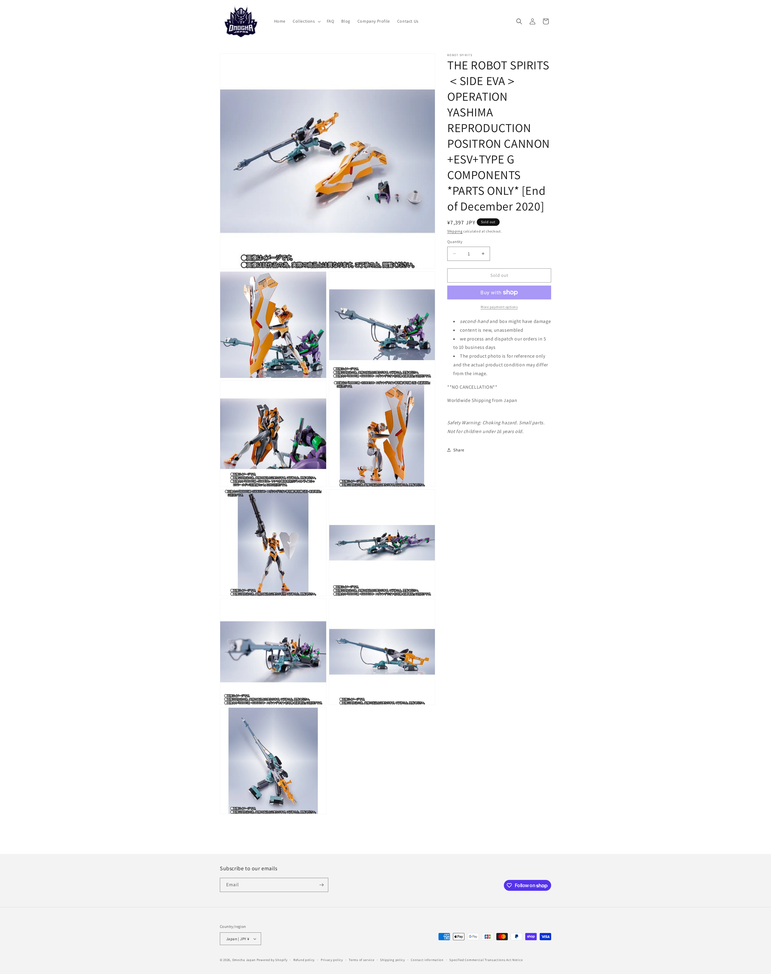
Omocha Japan (244, 960)
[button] (306, 21)
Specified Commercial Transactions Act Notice (486, 960)
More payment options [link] (499, 307)
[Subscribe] (321, 885)
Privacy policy (332, 960)
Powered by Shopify (272, 960)
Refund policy (304, 960)
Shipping (455, 231)
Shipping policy (392, 960)
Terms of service (361, 960)
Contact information (427, 960)
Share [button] (458, 450)
